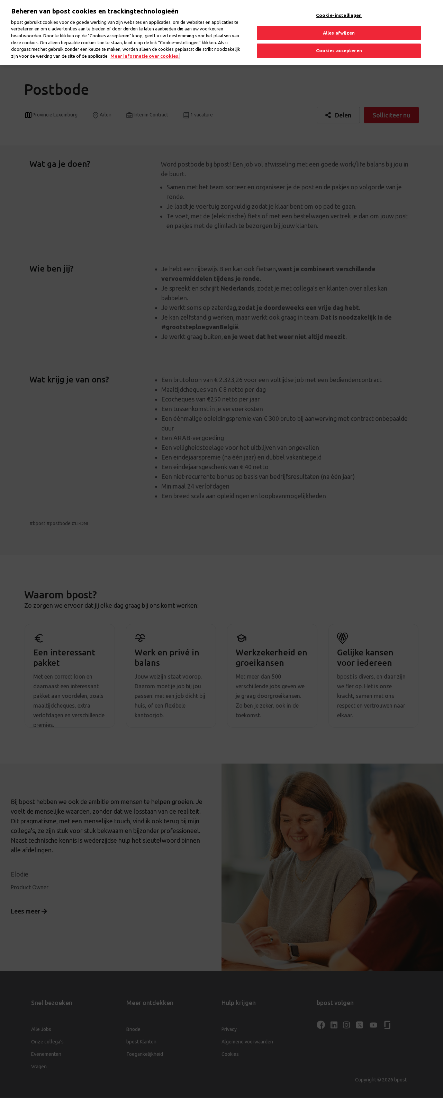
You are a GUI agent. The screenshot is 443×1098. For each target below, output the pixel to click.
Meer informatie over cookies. (144, 56)
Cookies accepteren (339, 50)
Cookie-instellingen (339, 15)
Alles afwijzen (339, 32)
